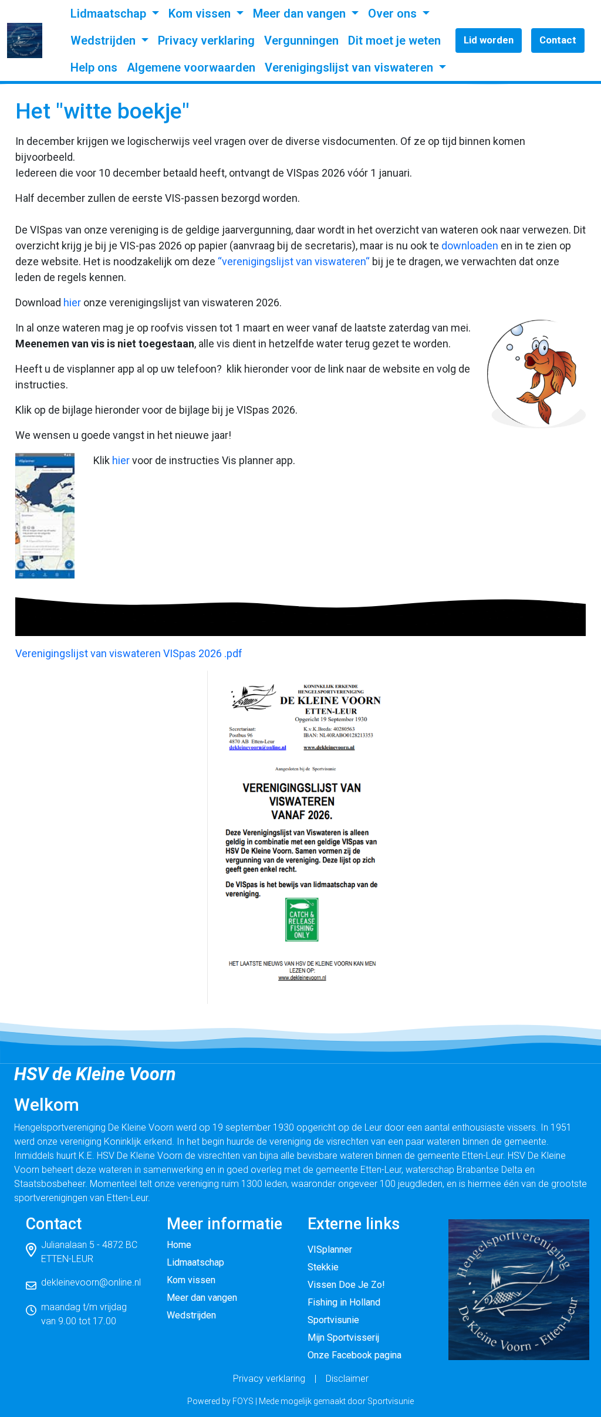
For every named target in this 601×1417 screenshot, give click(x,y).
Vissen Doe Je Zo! (346, 1284)
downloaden (469, 245)
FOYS (243, 1401)
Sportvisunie (333, 1319)
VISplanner (330, 1249)
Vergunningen (301, 40)
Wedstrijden (104, 40)
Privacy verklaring (206, 40)
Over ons (394, 13)
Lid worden (489, 40)
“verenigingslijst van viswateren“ (294, 261)
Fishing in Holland (344, 1302)
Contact (557, 40)
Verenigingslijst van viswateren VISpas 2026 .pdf (128, 653)
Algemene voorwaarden (191, 67)
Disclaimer (347, 1378)
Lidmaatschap (109, 13)
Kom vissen (201, 13)
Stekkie (323, 1267)
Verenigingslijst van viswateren (350, 67)
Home (179, 1244)
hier (72, 302)
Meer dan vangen (301, 13)
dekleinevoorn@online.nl (91, 1282)
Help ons (93, 67)
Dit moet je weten (394, 40)
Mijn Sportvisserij (343, 1337)
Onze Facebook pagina (354, 1355)
